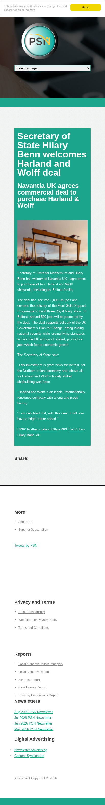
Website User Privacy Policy (37, 620)
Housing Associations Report (38, 695)
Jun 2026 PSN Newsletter (33, 723)
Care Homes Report (32, 687)
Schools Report (29, 680)
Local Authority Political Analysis (40, 664)
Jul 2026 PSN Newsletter (32, 717)
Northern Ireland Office (43, 429)
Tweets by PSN (25, 546)
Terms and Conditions (33, 628)
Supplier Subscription (33, 530)
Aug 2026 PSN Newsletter (33, 712)
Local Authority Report (33, 672)
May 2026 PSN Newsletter (33, 729)
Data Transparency (31, 612)
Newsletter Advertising (30, 750)
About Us (24, 522)
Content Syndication (29, 756)
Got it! (85, 7)
